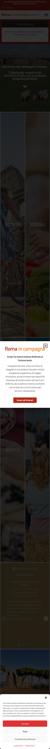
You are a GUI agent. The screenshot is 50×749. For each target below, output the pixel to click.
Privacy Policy (30, 745)
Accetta (25, 723)
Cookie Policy (18, 745)
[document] (25, 374)
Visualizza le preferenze (25, 739)
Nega (25, 731)
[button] (45, 697)
